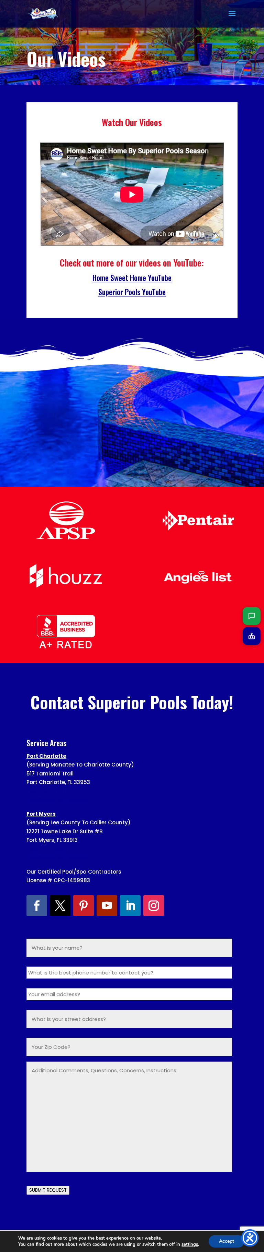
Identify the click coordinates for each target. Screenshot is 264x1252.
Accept (226, 1241)
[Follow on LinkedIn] (130, 905)
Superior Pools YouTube (132, 291)
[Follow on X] (60, 905)
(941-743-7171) (46, 791)
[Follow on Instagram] (153, 905)
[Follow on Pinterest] (83, 905)
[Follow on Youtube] (107, 905)
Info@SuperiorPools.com (59, 799)
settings (190, 1244)
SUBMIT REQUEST (48, 1190)
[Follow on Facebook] (36, 905)
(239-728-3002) (48, 849)
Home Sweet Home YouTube (132, 277)
